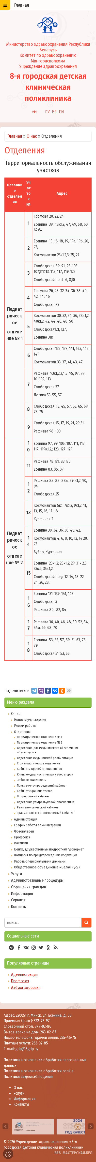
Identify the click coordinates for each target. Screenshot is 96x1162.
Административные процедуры (37, 880)
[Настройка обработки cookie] (8, 1154)
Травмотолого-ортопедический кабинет (45, 813)
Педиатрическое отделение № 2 (39, 742)
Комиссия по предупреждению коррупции (45, 855)
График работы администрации (37, 825)
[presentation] (5, 1126)
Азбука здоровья (25, 987)
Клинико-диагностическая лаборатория (45, 774)
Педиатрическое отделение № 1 (39, 737)
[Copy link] (69, 691)
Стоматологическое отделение (38, 763)
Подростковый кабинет (33, 796)
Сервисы (18, 900)
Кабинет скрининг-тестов (34, 791)
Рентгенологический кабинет (37, 807)
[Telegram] (34, 691)
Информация (22, 893)
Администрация (25, 819)
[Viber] (41, 691)
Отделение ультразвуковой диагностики (45, 802)
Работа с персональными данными (39, 861)
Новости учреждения (30, 719)
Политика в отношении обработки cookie (38, 1071)
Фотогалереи (24, 831)
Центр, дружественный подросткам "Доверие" (49, 849)
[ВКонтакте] (55, 691)
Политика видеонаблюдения (28, 1076)
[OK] (62, 691)
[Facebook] (48, 691)
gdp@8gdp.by (27, 1048)
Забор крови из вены (32, 780)
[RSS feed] (55, 947)
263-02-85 (40, 1043)
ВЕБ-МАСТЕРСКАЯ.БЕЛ (73, 1152)
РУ (47, 112)
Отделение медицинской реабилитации (45, 758)
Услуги (16, 873)
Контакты (19, 906)
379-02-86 (43, 1026)
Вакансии (21, 843)
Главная (14, 136)
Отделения (22, 732)
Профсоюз (22, 837)
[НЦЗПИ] (33, 1126)
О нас (32, 136)
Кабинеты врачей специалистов (39, 769)
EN (61, 112)
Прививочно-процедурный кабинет (42, 785)
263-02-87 (48, 1032)
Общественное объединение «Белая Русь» (47, 867)
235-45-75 (68, 1037)
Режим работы (25, 725)
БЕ (54, 112)
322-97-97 (41, 1020)
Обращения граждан (28, 887)
